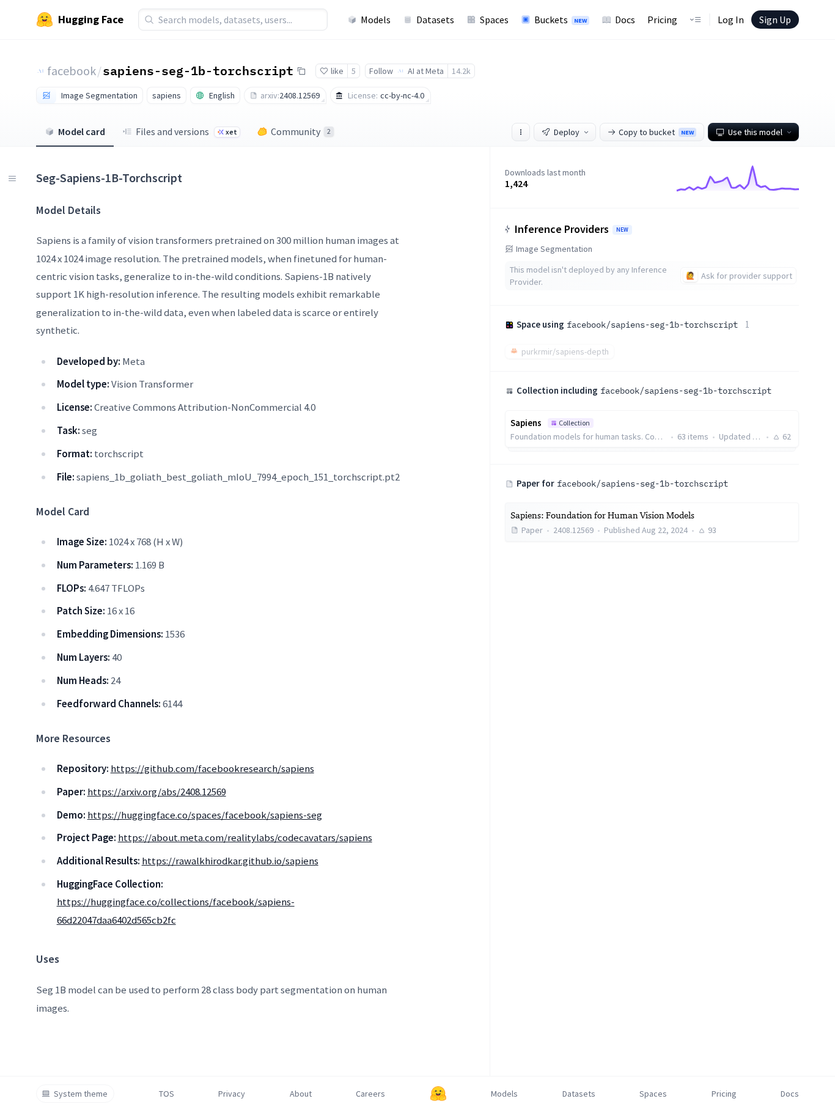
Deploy (566, 132)
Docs (625, 19)
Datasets (435, 19)
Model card (81, 131)
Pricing (662, 19)
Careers (370, 1093)
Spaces (494, 19)
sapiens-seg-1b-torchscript (198, 70)
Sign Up (775, 19)
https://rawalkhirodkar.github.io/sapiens (230, 860)
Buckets (560, 19)
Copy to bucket (656, 132)
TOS (166, 1093)
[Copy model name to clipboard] (301, 71)
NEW (622, 230)
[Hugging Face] (438, 1093)
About (301, 1093)
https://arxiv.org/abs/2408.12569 (156, 791)
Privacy (231, 1093)
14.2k (461, 70)
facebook (71, 70)
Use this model (755, 132)
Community (301, 131)
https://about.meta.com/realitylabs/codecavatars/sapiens (245, 837)
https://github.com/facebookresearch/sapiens (212, 768)
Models (376, 19)
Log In (731, 19)
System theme (81, 1093)
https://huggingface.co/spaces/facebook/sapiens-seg (204, 815)
